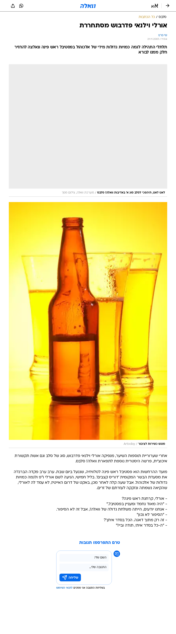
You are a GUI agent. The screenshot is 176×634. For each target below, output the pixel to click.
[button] (154, 6)
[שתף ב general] (13, 5)
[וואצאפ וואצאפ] (21, 6)
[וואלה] (88, 6)
